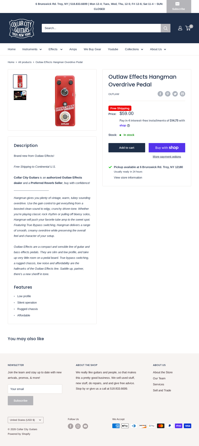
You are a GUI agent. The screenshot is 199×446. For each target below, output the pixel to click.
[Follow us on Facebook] (70, 426)
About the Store (163, 372)
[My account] (180, 28)
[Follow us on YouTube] (85, 426)
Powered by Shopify (19, 433)
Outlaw (113, 94)
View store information (128, 177)
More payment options (167, 156)
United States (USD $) (22, 419)
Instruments (30, 49)
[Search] (165, 28)
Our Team (159, 378)
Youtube (113, 49)
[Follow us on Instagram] (78, 426)
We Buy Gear (92, 49)
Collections (132, 49)
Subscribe (178, 8)
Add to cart (126, 147)
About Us (156, 49)
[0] (188, 28)
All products (25, 62)
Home (12, 49)
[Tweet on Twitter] (175, 94)
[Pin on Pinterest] (167, 94)
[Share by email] (182, 94)
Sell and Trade (162, 390)
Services (158, 384)
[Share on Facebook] (160, 94)
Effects (53, 49)
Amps (73, 49)
